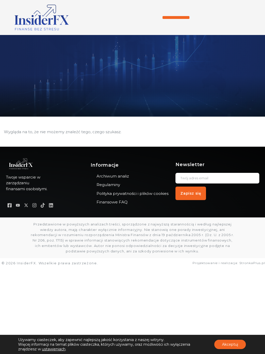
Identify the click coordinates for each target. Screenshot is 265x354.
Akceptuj (230, 344)
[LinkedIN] (51, 205)
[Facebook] (10, 205)
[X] (26, 205)
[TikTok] (43, 205)
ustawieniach (53, 349)
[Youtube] (18, 205)
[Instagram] (34, 205)
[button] (176, 17)
